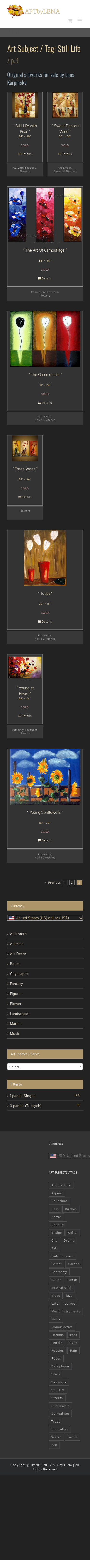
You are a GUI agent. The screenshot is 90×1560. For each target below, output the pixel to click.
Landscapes (20, 1014)
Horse (72, 1280)
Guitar (56, 1280)
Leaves (70, 1303)
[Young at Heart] (24, 667)
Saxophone (60, 1366)
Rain (73, 1350)
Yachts (72, 1437)
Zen (54, 1445)
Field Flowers (62, 1256)
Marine (16, 1024)
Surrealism (60, 1413)
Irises (55, 1295)
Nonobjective (62, 1327)
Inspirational (61, 1287)
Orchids (57, 1335)
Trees (55, 1421)
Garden (74, 1264)
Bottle (56, 1217)
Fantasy (16, 984)
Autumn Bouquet (24, 167)
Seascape (58, 1382)
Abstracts (44, 416)
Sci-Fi (55, 1374)
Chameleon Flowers (44, 292)
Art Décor (64, 167)
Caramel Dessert (65, 171)
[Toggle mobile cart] (70, 20)
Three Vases (25, 469)
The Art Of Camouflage (45, 250)
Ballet (15, 964)
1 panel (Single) (23, 1096)
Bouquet (58, 1225)
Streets (57, 1398)
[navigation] (45, 918)
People (56, 1343)
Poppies (57, 1350)
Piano (73, 1343)
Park (73, 1335)
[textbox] (45, 1066)
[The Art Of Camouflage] (45, 215)
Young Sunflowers (45, 812)
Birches (71, 1209)
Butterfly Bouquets (24, 729)
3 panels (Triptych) (26, 1106)
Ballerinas (59, 1201)
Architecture (61, 1185)
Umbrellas (59, 1429)
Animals (17, 944)
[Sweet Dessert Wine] (65, 105)
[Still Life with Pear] (24, 105)
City (54, 1240)
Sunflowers (60, 1406)
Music (15, 1034)
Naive (55, 1319)
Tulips (45, 593)
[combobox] (45, 1066)
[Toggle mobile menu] (80, 20)
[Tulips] (45, 558)
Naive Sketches (45, 420)
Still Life (58, 1390)
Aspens (57, 1193)
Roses (56, 1358)
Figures (16, 994)
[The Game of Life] (45, 339)
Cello (72, 1232)
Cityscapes (19, 974)
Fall (54, 1248)
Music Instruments (65, 1311)
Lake (55, 1303)
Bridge (56, 1232)
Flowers (24, 171)
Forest (56, 1264)
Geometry (59, 1272)
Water (56, 1437)
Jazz (69, 1295)
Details (26, 154)
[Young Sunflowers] (45, 777)
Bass (55, 1209)
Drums (69, 1240)
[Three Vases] (24, 448)
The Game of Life (45, 374)
